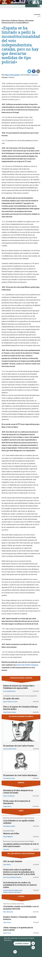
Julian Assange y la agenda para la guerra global (18, 928)
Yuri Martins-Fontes (9, 778)
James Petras (7, 922)
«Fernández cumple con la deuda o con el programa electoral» (20, 907)
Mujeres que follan (11, 833)
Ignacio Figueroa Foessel (10, 701)
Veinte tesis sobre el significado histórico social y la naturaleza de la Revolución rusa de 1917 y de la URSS (19, 871)
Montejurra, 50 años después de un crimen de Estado (18, 791)
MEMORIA (21, 782)
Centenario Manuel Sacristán (21, 678)
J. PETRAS (21, 896)
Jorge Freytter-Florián (9, 712)
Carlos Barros (7, 864)
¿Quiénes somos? (22, 944)
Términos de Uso (18, 940)
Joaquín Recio (7, 806)
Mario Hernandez (12, 75)
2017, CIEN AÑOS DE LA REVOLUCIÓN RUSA (21, 853)
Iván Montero (17, 892)
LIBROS (21, 810)
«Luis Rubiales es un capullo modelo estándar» (18, 821)
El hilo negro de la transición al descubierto (16, 802)
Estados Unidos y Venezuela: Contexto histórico (19, 918)
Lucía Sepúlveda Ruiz (9, 691)
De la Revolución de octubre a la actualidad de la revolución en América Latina (20, 884)
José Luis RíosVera (8, 890)
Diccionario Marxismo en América (21, 716)
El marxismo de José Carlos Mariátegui (20, 775)
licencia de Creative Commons (27, 665)
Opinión (34, 75)
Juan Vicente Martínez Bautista (12, 877)
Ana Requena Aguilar (9, 826)
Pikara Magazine (8, 836)
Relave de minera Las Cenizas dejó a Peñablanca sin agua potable (18, 686)
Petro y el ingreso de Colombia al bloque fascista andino (20, 707)
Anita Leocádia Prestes (9, 749)
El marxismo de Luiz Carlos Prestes (18, 745)
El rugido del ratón (11, 698)
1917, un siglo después (12, 861)
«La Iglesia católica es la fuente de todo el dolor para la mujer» (21, 845)
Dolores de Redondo (9, 796)
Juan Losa (6, 849)
